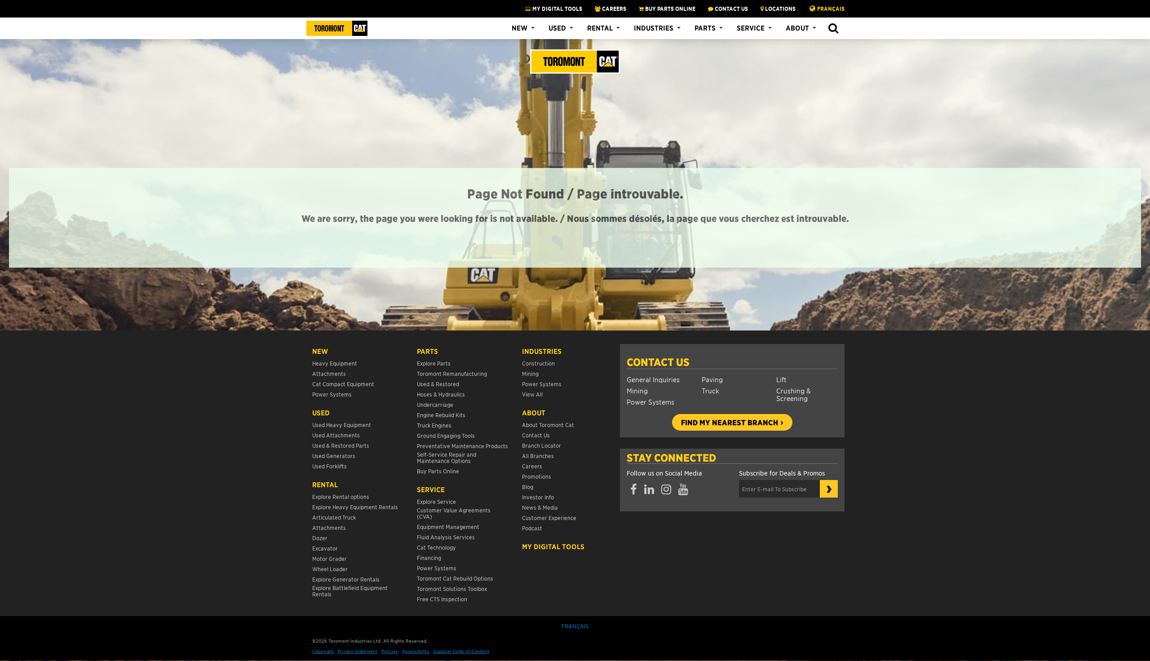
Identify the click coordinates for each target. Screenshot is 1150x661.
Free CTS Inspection (442, 598)
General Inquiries (653, 379)
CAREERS (613, 8)
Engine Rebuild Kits (441, 414)
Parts (705, 27)
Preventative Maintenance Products (462, 445)
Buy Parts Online (438, 470)
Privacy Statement (357, 651)
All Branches (538, 455)
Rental (600, 27)
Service (751, 27)
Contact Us (658, 362)
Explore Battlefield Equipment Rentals (350, 590)
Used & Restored (438, 383)
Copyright (323, 651)
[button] (833, 28)
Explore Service (436, 501)
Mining (637, 390)
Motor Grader (329, 558)
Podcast (532, 527)
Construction (538, 363)
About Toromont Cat (548, 424)
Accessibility (415, 651)
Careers (532, 466)
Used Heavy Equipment (341, 424)
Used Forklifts (329, 466)
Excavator (325, 548)
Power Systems (650, 401)
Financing (429, 557)
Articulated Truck (334, 517)
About (797, 27)
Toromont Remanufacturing (452, 373)
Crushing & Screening (793, 394)
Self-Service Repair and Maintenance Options (446, 457)
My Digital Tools (556, 8)
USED (321, 412)
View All (532, 394)
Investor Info (538, 497)
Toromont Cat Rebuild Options (455, 578)
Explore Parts (434, 363)
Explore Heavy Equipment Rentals (355, 506)
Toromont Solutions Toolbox (452, 588)
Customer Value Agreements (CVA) (454, 513)
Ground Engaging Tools (446, 435)
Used (557, 27)
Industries (653, 27)
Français (831, 8)
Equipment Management (448, 526)
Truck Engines (434, 425)
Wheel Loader (330, 568)
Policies (389, 651)
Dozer (319, 537)
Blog (527, 486)
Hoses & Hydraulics (441, 394)
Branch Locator (541, 445)
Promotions (536, 476)
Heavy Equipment (334, 363)
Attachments (329, 373)
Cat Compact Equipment (343, 383)
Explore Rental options (340, 496)
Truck (710, 390)
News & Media (540, 507)
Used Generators (333, 455)
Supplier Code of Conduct (461, 651)
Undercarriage (435, 404)
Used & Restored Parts (340, 445)
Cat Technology (436, 547)
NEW (320, 351)
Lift (781, 379)
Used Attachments (336, 435)
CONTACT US (730, 8)
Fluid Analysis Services (446, 536)
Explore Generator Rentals (346, 579)
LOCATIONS (780, 8)
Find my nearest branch (729, 422)
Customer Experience (549, 517)
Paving (712, 379)
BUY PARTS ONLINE (669, 8)
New (519, 27)
